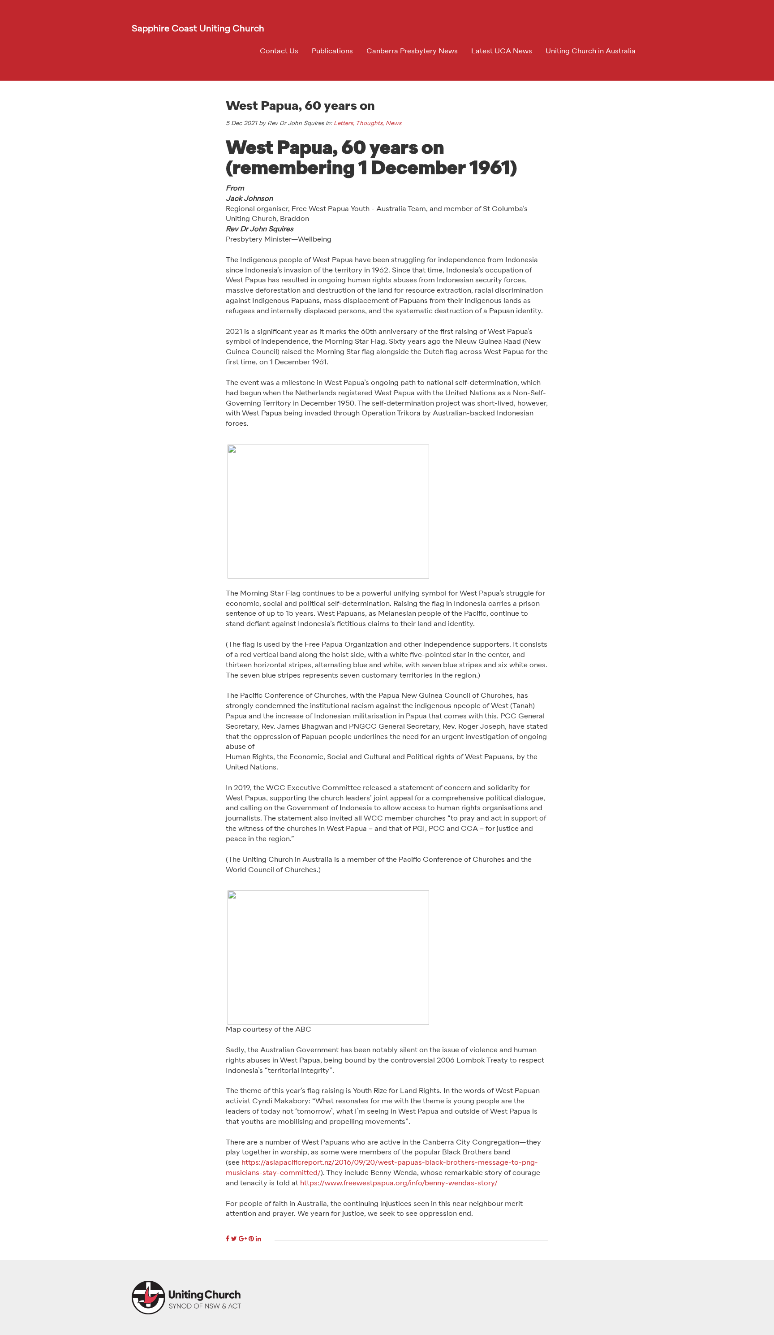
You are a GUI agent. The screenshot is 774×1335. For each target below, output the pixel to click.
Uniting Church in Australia (591, 51)
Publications (332, 51)
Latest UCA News (501, 51)
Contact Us (279, 51)
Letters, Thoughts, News (367, 123)
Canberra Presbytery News (412, 51)
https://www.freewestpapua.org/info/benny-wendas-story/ (399, 1183)
